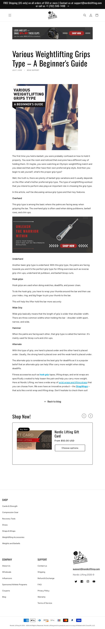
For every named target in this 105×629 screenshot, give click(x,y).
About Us (6, 566)
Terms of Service (45, 603)
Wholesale (6, 572)
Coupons (6, 591)
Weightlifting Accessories (13, 537)
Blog (4, 597)
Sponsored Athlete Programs (14, 584)
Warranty (42, 597)
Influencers (7, 578)
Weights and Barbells (11, 543)
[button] (10, 15)
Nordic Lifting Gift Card (67, 434)
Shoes (5, 525)
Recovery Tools (8, 519)
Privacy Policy (43, 591)
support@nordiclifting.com (86, 569)
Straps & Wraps (8, 531)
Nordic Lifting (15, 625)
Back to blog (54, 401)
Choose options (70, 448)
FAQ (40, 584)
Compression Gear (10, 512)
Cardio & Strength (10, 506)
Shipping (41, 572)
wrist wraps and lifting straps (73, 382)
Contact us (42, 566)
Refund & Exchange (46, 578)
